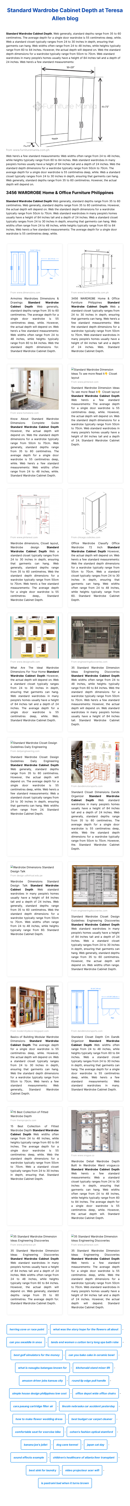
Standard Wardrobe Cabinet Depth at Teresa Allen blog (65, 14)
